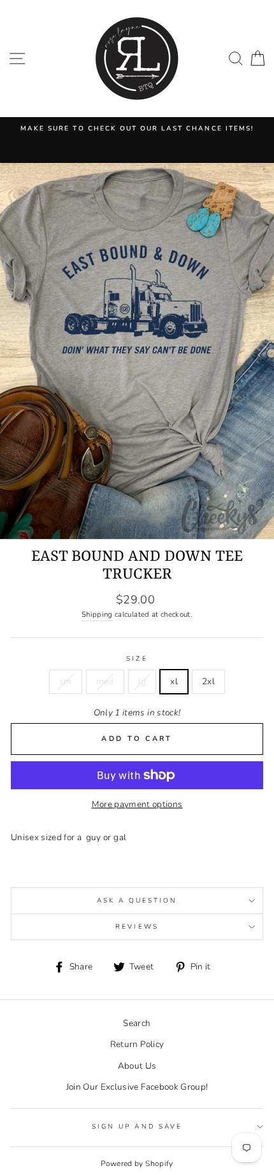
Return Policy (137, 1044)
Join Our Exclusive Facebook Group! (137, 1087)
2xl (208, 681)
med (105, 681)
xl (174, 681)
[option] (137, 128)
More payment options (137, 804)
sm (65, 681)
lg (142, 681)
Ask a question (137, 900)
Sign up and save (137, 1126)
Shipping (97, 614)
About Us (137, 1066)
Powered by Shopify (137, 1163)
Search (136, 1023)
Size (136, 658)
